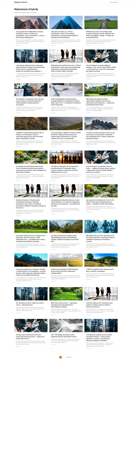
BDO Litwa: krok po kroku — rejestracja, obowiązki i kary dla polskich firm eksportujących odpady (64, 305)
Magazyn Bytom (20, 2)
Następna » (69, 357)
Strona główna (114, 2)
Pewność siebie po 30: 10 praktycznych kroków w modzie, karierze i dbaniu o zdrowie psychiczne (99, 305)
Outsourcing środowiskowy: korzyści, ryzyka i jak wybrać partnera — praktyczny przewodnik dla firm (30, 336)
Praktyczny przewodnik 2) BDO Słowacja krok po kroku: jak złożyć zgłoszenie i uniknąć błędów (64, 271)
